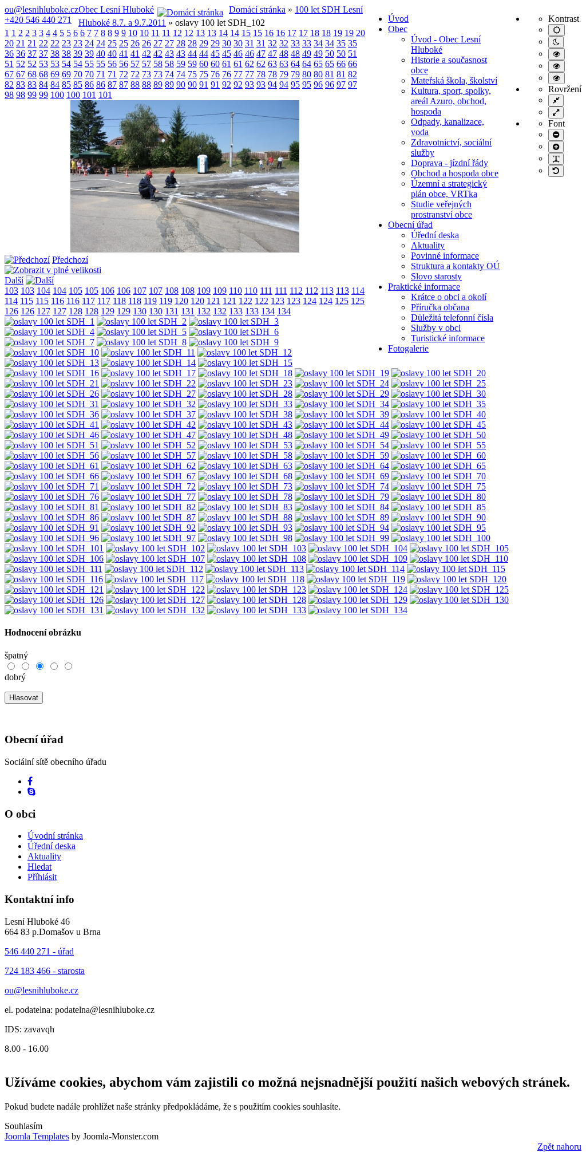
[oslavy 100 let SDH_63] (245, 466)
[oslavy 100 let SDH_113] (254, 569)
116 (57, 301)
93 (249, 84)
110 (235, 290)
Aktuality (44, 856)
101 (89, 95)
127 (43, 311)
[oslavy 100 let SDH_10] (52, 352)
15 (246, 33)
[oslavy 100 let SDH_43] (245, 424)
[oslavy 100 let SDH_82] (148, 507)
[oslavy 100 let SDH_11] (148, 352)
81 (329, 74)
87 (112, 84)
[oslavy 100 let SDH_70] (438, 476)
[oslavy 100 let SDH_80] (438, 497)
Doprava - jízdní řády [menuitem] (449, 163)
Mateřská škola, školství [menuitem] (454, 80)
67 (9, 74)
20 (360, 33)
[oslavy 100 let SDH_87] (148, 517)
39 (77, 53)
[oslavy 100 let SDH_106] (54, 558)
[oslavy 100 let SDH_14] (148, 363)
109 (204, 290)
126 (11, 311)
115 (26, 301)
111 (266, 290)
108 (172, 290)
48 (283, 53)
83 (20, 84)
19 (337, 33)
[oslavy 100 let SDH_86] (52, 517)
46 (238, 53)
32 (272, 43)
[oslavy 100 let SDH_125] (459, 589)
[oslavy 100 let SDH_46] (52, 435)
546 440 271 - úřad (39, 951)
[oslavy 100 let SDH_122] (155, 589)
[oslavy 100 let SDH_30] (438, 394)
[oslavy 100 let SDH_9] (234, 342)
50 (329, 53)
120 (181, 301)
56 (112, 64)
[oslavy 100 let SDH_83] (245, 507)
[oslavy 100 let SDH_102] (184, 249)
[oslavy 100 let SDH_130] (459, 600)
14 (223, 33)
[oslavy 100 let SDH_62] (148, 466)
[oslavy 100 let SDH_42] (148, 424)
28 (180, 43)
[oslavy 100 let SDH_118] (255, 579)
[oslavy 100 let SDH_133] (256, 610)
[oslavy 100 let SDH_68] (245, 476)
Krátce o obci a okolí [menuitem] (448, 297)
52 (20, 64)
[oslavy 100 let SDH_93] (245, 527)
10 (132, 33)
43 (169, 53)
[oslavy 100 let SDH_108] (256, 558)
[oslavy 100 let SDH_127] (155, 600)
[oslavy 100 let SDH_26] (52, 394)
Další (14, 280)
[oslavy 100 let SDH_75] (438, 486)
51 (352, 53)
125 (342, 301)
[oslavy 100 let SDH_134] (357, 610)
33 (295, 43)
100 (57, 95)
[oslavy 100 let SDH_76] (52, 497)
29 (203, 43)
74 (169, 74)
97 (341, 84)
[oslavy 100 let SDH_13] (52, 363)
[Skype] (31, 791)
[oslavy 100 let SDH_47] (148, 435)
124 (309, 301)
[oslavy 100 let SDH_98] (245, 538)
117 (88, 301)
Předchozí (70, 260)
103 (11, 290)
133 (236, 311)
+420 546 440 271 (38, 20)
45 (215, 53)
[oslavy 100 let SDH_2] (142, 321)
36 (9, 53)
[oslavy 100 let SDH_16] (52, 373)
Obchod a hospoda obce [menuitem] (454, 173)
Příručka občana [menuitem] (440, 307)
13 (200, 33)
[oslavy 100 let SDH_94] (342, 527)
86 (89, 84)
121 (213, 301)
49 (306, 53)
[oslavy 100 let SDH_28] (245, 394)
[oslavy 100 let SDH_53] (245, 445)
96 (318, 84)
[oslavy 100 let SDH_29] (342, 394)
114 (358, 290)
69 (55, 74)
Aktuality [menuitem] (428, 245)
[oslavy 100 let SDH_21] (52, 383)
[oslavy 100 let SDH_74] (342, 486)
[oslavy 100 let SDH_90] (438, 517)
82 (352, 74)
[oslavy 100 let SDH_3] (234, 321)
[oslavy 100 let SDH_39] (342, 414)
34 (318, 43)
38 (55, 53)
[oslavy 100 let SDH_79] (342, 497)
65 (318, 64)
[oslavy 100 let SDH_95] (438, 527)
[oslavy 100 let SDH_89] (342, 517)
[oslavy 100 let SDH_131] (54, 610)
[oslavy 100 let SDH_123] (256, 589)
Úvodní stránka (55, 836)
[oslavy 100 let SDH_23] (245, 383)
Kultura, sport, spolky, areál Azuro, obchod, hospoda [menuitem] (451, 101)
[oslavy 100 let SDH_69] (342, 476)
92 (226, 84)
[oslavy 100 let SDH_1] (49, 321)
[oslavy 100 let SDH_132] (155, 610)
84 (43, 84)
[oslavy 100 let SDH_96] (52, 538)
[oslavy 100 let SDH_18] (245, 373)
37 (32, 53)
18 (314, 33)
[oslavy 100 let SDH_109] (357, 558)
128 (75, 311)
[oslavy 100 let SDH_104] (357, 548)
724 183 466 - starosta (45, 971)
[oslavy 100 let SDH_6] (234, 332)
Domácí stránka (257, 9)
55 (89, 64)
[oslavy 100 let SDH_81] (52, 507)
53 (43, 64)
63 (272, 64)
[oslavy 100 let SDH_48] (245, 435)
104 (43, 290)
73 (146, 74)
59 (180, 64)
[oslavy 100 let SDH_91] (52, 527)
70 (77, 74)
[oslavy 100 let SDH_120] (456, 579)
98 (9, 95)
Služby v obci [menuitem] (436, 328)
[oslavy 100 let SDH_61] (52, 466)
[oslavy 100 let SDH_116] (54, 579)
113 (327, 290)
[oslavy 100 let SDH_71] (52, 486)
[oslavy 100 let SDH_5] (142, 332)
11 (155, 33)
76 (215, 74)
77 (238, 74)
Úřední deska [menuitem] (435, 235)
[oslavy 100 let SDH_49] (342, 435)
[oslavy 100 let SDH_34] (342, 404)
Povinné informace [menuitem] (445, 256)
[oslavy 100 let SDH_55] (438, 445)
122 (245, 301)
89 (158, 84)
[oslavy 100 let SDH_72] (148, 486)
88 (135, 84)
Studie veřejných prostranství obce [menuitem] (441, 209)
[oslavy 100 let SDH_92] (148, 527)
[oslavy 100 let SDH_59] (342, 455)
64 (295, 64)
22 (43, 43)
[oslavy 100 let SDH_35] (438, 404)
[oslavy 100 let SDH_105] (459, 548)
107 (139, 290)
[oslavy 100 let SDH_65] (438, 466)
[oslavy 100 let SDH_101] (54, 548)
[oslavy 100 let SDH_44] (342, 424)
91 (203, 84)
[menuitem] (398, 18)
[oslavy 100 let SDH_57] (148, 455)
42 (146, 53)
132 (204, 311)
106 (107, 290)
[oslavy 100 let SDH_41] (52, 424)
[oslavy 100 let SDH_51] (52, 445)
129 (107, 311)
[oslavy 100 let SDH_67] (148, 476)
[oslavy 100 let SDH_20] (438, 373)
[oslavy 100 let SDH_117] (154, 579)
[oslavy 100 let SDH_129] (357, 600)
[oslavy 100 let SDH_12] (244, 352)
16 (269, 33)
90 (180, 84)
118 (119, 301)
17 (291, 33)
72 (123, 74)
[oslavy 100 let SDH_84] (342, 507)
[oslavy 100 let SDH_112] (154, 569)
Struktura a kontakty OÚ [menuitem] (455, 266)
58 (158, 64)
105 (75, 290)
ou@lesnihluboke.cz (41, 9)
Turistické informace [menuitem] (448, 338)
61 (226, 64)
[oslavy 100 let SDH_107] (155, 558)
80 (306, 74)
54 (66, 64)
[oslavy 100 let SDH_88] (245, 517)
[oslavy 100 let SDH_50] (438, 435)
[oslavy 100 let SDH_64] (342, 466)
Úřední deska (51, 846)
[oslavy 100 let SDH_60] (438, 455)
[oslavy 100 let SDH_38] (245, 414)
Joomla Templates (37, 1136)
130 (139, 311)
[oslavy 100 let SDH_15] (245, 363)
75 (192, 74)
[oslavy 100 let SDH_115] (456, 569)
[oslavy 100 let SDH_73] (245, 486)
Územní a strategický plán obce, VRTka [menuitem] (449, 189)
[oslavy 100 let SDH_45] (438, 424)
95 (295, 84)
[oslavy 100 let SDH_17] (148, 373)
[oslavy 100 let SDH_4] (49, 332)
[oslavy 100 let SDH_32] (148, 404)
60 (203, 64)
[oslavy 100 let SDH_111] (53, 569)
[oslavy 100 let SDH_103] (256, 548)
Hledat (39, 866)
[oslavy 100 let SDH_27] (148, 394)
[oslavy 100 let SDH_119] (356, 579)
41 (123, 53)
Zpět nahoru (559, 1146)
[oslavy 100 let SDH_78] (245, 497)
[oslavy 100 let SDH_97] (148, 538)
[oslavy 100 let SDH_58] (245, 455)
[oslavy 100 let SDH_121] (54, 589)
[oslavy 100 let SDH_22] (148, 383)
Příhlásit (42, 877)
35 (341, 43)
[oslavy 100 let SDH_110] (459, 558)
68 (32, 74)
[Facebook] (30, 781)
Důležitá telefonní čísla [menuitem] (452, 317)
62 (249, 64)
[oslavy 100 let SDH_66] (52, 476)
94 (272, 84)
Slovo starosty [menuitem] (436, 276)
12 (177, 33)
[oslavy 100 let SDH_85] (438, 507)
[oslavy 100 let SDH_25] (438, 383)
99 (32, 95)
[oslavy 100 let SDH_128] (256, 600)
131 (172, 311)
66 (341, 64)
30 (226, 43)
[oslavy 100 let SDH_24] (342, 383)
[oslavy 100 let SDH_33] (245, 404)
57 (135, 64)
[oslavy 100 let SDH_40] (438, 414)
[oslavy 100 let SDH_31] (52, 404)
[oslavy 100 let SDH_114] (355, 569)
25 (112, 43)
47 (261, 53)
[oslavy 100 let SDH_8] (142, 342)
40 (100, 53)
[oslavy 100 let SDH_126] (54, 600)
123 (277, 301)
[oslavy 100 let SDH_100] (440, 538)
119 (150, 301)
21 (20, 43)
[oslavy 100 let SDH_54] (342, 445)
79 (283, 74)
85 (66, 84)
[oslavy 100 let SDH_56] (52, 455)
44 (192, 53)
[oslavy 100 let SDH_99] (342, 538)
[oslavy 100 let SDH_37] (148, 414)
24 (89, 43)
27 (158, 43)
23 (66, 43)
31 (249, 43)
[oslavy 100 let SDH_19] (342, 373)
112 (296, 290)
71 (100, 74)
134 (268, 311)
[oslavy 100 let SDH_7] (49, 342)
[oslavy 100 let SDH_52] (148, 445)
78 (261, 74)
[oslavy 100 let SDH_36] (52, 414)
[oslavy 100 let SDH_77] (148, 497)
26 (135, 43)
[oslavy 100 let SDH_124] (357, 589)
